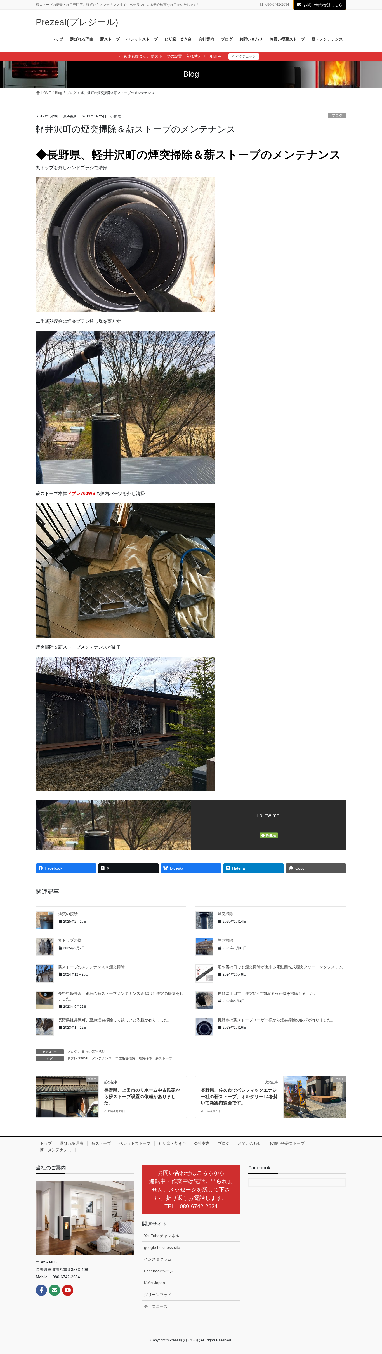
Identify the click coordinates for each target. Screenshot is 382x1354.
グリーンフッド (157, 1294)
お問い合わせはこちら (323, 5)
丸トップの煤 (70, 940)
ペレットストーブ (134, 1143)
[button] (191, 1189)
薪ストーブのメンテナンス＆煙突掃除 (91, 967)
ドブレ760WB (81, 493)
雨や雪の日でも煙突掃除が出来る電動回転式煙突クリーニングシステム (280, 967)
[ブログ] (67, 1096)
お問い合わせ (249, 1143)
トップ (46, 1143)
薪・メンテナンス (55, 1150)
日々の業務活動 (93, 1052)
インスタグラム (157, 1259)
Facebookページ (158, 1271)
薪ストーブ (163, 1058)
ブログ (337, 115)
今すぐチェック (244, 56)
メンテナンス (102, 1058)
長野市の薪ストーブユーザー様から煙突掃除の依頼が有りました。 (276, 1020)
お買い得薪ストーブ (287, 1143)
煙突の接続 (68, 914)
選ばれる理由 (71, 1143)
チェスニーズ (156, 1306)
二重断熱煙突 (125, 1058)
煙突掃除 (225, 914)
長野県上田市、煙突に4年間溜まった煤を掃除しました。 (268, 993)
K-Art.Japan (154, 1282)
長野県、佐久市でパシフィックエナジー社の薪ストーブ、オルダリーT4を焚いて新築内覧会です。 (239, 1096)
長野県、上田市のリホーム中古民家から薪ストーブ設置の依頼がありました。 (142, 1096)
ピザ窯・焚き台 (172, 1143)
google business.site (162, 1247)
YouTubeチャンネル (161, 1235)
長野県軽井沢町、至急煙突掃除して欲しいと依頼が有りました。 (115, 1020)
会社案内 (202, 1143)
